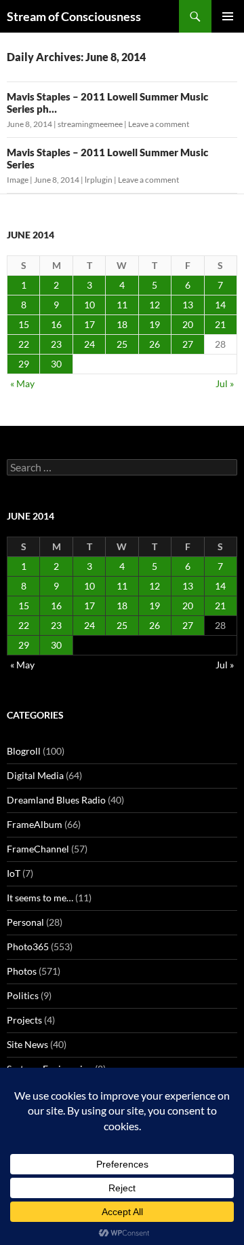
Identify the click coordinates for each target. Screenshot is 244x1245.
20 (187, 324)
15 (23, 324)
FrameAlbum (34, 824)
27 (187, 344)
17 (89, 324)
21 (220, 324)
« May (22, 383)
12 (154, 304)
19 (154, 324)
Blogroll (24, 751)
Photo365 (28, 946)
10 (89, 304)
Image (17, 180)
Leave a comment (158, 124)
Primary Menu (227, 16)
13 (187, 304)
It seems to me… (40, 897)
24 (89, 344)
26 (154, 344)
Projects (24, 1020)
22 (23, 344)
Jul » (225, 383)
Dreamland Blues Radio (56, 800)
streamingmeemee (90, 124)
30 (56, 363)
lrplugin (99, 180)
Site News (27, 1044)
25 (122, 344)
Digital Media (35, 775)
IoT (13, 873)
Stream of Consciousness (74, 16)
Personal (25, 922)
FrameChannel (38, 848)
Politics (23, 995)
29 (23, 363)
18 (122, 324)
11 (122, 304)
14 (220, 304)
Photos (22, 971)
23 (56, 344)
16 (56, 324)
